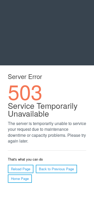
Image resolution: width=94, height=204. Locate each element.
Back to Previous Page (56, 168)
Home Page (20, 178)
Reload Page (20, 168)
